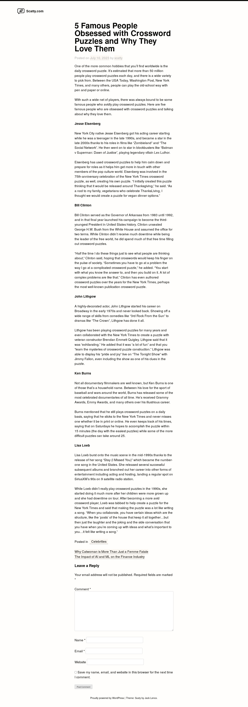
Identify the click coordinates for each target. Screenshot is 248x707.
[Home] (21, 13)
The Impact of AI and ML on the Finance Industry (110, 556)
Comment (83, 589)
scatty (118, 57)
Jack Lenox (151, 698)
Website (80, 662)
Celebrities (98, 541)
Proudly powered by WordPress (107, 698)
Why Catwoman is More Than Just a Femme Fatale (111, 551)
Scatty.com (35, 11)
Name (80, 640)
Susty (138, 698)
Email (80, 651)
